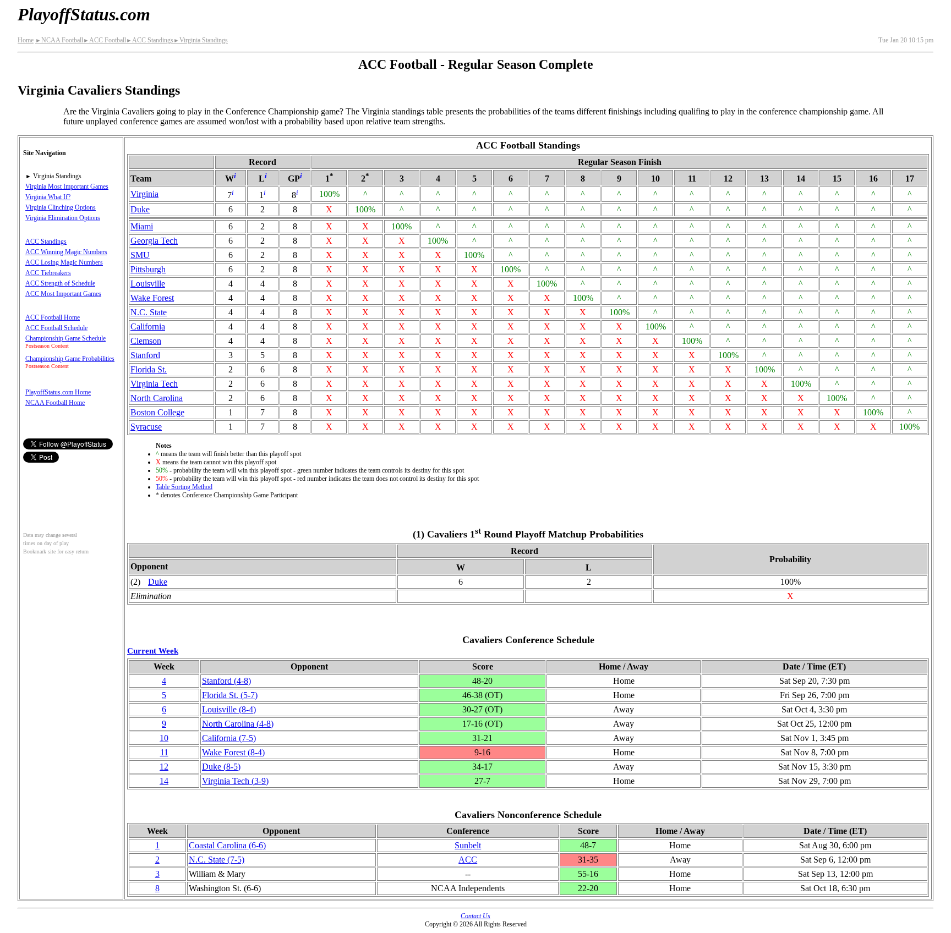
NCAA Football (59, 40)
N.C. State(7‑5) (216, 859)
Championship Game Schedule (65, 338)
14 (164, 781)
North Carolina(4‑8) (238, 723)
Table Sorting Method (184, 487)
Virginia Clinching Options (60, 207)
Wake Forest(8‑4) (233, 752)
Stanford (145, 355)
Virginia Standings (200, 40)
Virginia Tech (154, 383)
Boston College (157, 412)
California (147, 326)
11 (164, 752)
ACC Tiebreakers (48, 273)
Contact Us (475, 916)
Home (26, 40)
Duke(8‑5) (221, 766)
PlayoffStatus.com (84, 14)
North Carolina (156, 398)
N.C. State (148, 312)
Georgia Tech (154, 240)
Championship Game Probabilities (69, 359)
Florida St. (148, 369)
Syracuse (146, 426)
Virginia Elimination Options (62, 218)
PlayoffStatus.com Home (58, 392)
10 (164, 738)
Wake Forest (152, 298)
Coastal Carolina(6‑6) (227, 845)
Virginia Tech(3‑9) (235, 781)
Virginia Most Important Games (66, 186)
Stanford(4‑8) (226, 680)
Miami (141, 226)
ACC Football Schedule (56, 328)
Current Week (152, 650)
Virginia (144, 194)
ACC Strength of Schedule (60, 283)
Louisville (147, 283)
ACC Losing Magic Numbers (64, 262)
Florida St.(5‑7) (230, 695)
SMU (140, 255)
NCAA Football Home (55, 403)
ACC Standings (149, 40)
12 (164, 766)
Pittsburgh (148, 269)
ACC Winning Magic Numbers (66, 252)
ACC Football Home (52, 317)
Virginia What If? (47, 197)
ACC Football (104, 40)
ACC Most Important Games (63, 294)
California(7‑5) (229, 738)
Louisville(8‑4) (229, 709)
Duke (140, 209)
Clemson (145, 340)
